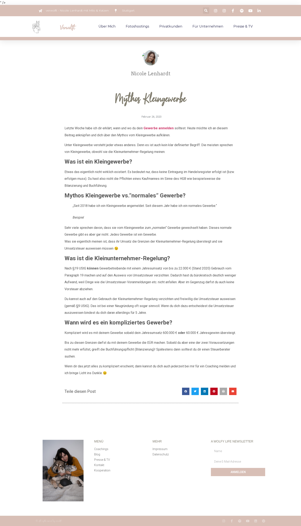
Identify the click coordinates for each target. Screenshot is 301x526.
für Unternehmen (207, 26)
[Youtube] (247, 521)
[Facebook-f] (231, 521)
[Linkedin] (255, 521)
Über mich (106, 26)
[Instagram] (223, 521)
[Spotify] (239, 521)
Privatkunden (170, 26)
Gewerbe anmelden (159, 128)
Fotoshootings (137, 26)
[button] (206, 10)
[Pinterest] (263, 521)
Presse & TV (243, 26)
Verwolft (67, 27)
